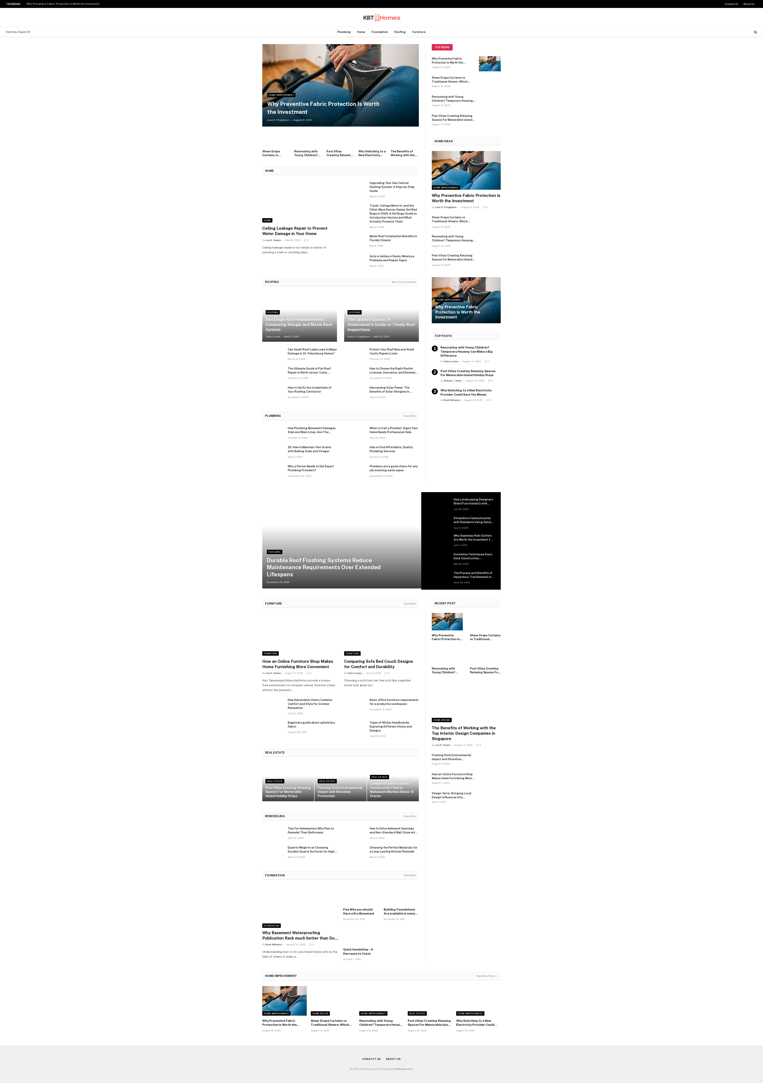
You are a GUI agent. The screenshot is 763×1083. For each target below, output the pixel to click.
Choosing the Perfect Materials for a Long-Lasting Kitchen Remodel (393, 849)
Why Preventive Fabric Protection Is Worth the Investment (63, 3)
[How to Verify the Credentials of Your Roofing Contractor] (273, 392)
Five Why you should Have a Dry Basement (358, 911)
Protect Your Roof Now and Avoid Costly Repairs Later (392, 351)
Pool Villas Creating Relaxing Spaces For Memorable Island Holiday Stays (339, 153)
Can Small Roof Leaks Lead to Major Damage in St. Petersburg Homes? (312, 351)
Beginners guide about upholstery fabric (311, 724)
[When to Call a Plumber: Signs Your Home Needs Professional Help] (355, 433)
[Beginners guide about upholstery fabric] (273, 727)
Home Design (441, 720)
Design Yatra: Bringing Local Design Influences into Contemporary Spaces (452, 795)
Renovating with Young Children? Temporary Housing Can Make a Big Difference (308, 153)
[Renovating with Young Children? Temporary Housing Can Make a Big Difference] (308, 138)
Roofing (400, 32)
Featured (274, 552)
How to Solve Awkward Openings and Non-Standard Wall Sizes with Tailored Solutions (393, 830)
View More (410, 415)
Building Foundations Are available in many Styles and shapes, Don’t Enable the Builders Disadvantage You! (401, 912)
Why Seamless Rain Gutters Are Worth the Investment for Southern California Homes (473, 538)
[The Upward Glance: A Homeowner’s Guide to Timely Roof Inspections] (381, 317)
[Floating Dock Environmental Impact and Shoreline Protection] (340, 781)
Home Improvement (281, 95)
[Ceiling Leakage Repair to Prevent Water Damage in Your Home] (299, 202)
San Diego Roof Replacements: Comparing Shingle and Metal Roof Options (299, 324)
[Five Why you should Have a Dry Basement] (361, 895)
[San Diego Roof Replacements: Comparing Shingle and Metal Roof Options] (299, 317)
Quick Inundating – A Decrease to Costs (358, 951)
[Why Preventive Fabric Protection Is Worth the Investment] (340, 85)
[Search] (755, 32)
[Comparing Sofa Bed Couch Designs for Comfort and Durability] (381, 635)
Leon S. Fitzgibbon (278, 120)
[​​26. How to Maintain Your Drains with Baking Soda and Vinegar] (273, 452)
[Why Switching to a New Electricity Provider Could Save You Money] (372, 138)
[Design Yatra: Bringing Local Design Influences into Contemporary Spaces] (490, 798)
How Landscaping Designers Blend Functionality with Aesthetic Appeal (473, 501)
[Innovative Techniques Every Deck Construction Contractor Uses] (439, 559)
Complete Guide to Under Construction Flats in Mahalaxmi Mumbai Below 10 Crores (392, 790)
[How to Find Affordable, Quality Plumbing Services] (355, 452)
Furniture (419, 32)
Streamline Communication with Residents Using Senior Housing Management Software (473, 520)
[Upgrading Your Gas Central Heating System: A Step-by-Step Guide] (355, 188)
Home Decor (320, 1013)
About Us (748, 4)
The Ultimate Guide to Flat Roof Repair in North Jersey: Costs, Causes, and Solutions (309, 371)
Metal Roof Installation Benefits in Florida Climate (393, 238)
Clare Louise (273, 336)
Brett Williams (452, 400)
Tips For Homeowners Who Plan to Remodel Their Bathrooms (311, 830)
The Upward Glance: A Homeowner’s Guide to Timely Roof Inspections (381, 324)
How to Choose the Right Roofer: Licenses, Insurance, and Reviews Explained (392, 371)
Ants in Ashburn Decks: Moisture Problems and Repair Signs (392, 258)
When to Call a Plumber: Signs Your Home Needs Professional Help (394, 430)
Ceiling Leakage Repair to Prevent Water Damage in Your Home (294, 231)
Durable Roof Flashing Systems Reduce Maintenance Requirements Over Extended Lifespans (324, 567)
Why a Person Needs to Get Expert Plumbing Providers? (311, 468)
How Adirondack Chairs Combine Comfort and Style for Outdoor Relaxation (310, 703)
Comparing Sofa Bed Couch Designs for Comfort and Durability (378, 664)
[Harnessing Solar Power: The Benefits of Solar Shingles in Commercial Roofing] (355, 392)
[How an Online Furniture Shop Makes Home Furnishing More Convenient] (299, 635)
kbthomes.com (404, 1069)
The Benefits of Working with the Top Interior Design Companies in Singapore (404, 153)
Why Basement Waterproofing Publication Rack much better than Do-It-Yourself (299, 935)
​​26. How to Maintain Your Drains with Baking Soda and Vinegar (309, 449)
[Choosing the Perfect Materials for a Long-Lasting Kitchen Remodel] (355, 852)
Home (361, 32)
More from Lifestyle (404, 282)
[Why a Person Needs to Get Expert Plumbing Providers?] (273, 471)
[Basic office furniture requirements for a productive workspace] (355, 705)
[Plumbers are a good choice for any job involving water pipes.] (355, 471)
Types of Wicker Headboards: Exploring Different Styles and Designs (391, 726)
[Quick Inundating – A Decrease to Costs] (361, 935)
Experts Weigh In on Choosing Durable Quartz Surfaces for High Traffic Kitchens (311, 850)
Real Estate (275, 781)
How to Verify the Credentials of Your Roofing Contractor (309, 389)
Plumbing (344, 32)
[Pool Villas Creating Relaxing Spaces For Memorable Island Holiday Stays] (340, 138)
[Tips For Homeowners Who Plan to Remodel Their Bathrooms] (273, 833)
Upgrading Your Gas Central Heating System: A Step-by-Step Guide (392, 187)
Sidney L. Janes (453, 380)
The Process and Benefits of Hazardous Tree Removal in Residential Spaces (473, 575)
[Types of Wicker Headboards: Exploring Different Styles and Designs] (355, 727)
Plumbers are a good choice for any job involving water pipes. (394, 468)
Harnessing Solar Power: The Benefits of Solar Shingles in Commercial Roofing (390, 390)
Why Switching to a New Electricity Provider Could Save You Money (372, 153)
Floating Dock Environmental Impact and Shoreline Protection (340, 792)
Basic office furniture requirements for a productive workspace (394, 702)
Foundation (380, 32)
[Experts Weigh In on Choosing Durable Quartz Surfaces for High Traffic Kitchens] (273, 852)
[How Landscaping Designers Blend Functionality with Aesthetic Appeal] (439, 504)
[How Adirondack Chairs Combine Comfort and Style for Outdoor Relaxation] (273, 705)
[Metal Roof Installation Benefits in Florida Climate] (355, 241)
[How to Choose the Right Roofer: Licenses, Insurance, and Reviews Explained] (355, 373)
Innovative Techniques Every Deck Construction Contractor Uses (473, 556)
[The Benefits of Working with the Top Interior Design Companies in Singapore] (405, 138)
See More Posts (486, 976)
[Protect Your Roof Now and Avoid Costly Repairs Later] (355, 354)
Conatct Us (731, 4)
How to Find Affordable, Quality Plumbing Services (391, 449)
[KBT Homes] (381, 17)
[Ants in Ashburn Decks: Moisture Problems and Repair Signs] (355, 261)
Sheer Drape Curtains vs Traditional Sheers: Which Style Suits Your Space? (276, 153)
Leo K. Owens (273, 240)
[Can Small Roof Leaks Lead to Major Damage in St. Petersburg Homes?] (273, 354)
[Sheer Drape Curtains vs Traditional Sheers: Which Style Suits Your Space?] (276, 138)
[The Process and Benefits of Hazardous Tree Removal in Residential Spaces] (439, 578)
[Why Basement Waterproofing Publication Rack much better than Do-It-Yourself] (300, 906)
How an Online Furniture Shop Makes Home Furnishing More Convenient (297, 664)
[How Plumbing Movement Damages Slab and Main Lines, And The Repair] (273, 433)
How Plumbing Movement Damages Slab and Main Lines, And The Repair (312, 430)
